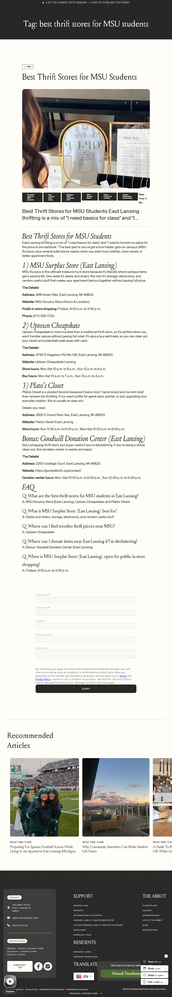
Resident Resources (86, 957)
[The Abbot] (86, 12)
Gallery (147, 910)
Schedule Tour (82, 935)
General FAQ (81, 906)
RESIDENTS (85, 942)
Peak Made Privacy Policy (77, 990)
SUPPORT (83, 896)
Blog (145, 925)
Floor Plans (150, 906)
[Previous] (10, 806)
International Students (88, 915)
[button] (86, 993)
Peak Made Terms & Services (51, 990)
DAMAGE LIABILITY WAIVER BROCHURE (94, 920)
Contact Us (19, 966)
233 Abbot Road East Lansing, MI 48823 (21, 908)
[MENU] (163, 12)
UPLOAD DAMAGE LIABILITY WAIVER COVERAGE (98, 925)
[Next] (161, 806)
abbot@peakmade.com (25, 918)
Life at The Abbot (153, 920)
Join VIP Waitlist (52, 12)
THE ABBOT (154, 896)
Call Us (31, 12)
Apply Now (13, 12)
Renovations (150, 930)
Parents (78, 910)
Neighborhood (151, 915)
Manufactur (161, 989)
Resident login (82, 952)
